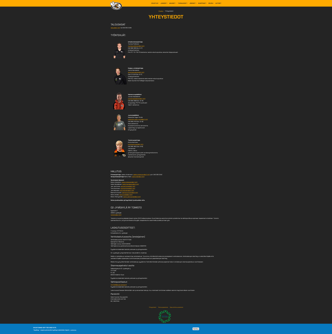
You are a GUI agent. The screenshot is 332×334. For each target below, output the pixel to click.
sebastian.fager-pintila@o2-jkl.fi (138, 119)
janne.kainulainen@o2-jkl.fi (136, 72)
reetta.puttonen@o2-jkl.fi (130, 192)
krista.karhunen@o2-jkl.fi (135, 144)
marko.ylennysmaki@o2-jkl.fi (132, 197)
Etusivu (161, 11)
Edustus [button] (154, 3)
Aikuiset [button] (172, 3)
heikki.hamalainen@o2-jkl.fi (130, 184)
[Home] (116, 3)
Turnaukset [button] (182, 3)
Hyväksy (195, 328)
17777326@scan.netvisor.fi (119, 285)
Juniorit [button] (163, 3)
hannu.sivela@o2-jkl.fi (125, 195)
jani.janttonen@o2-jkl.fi (128, 186)
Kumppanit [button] (202, 3)
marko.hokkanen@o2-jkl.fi (129, 182)
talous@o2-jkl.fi (115, 28)
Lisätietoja (73, 330)
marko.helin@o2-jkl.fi (138, 177)
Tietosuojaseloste (163, 307)
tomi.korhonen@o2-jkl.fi (128, 188)
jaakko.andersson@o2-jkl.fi (141, 174)
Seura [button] (210, 3)
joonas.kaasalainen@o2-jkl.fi (136, 99)
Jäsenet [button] (192, 3)
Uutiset (218, 3)
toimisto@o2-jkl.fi (116, 215)
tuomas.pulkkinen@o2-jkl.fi (136, 46)
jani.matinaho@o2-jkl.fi (127, 190)
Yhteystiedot (152, 307)
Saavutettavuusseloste (176, 307)
